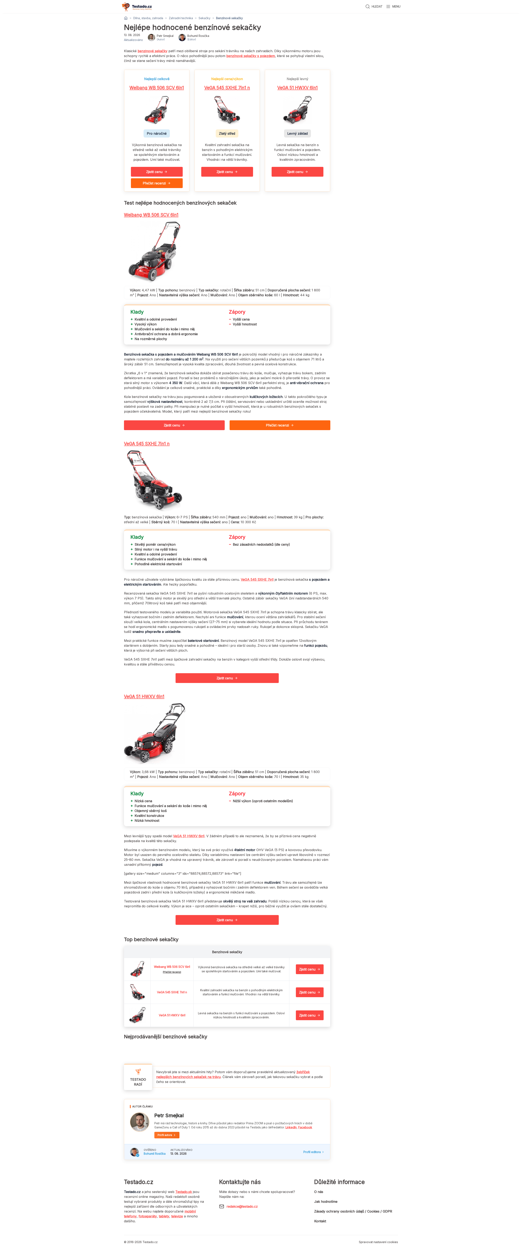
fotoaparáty (148, 1216)
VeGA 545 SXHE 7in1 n (227, 87)
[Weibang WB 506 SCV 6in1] (137, 969)
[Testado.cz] (137, 6)
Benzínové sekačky (229, 18)
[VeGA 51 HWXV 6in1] (137, 1015)
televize (177, 1216)
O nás (318, 1192)
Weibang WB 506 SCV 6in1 (156, 87)
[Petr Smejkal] (139, 1122)
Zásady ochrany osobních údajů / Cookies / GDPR (353, 1211)
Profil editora (312, 1152)
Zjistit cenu (154, 172)
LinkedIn (291, 1127)
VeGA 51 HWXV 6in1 (297, 87)
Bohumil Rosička (155, 1153)
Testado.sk (183, 1192)
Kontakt (320, 1221)
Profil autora (165, 1135)
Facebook (305, 1127)
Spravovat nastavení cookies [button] (378, 1242)
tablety (164, 1216)
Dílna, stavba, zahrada (148, 18)
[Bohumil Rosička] (134, 1152)
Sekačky (204, 18)
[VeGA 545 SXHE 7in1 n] (137, 992)
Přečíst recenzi (154, 183)
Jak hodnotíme (325, 1201)
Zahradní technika (181, 18)
